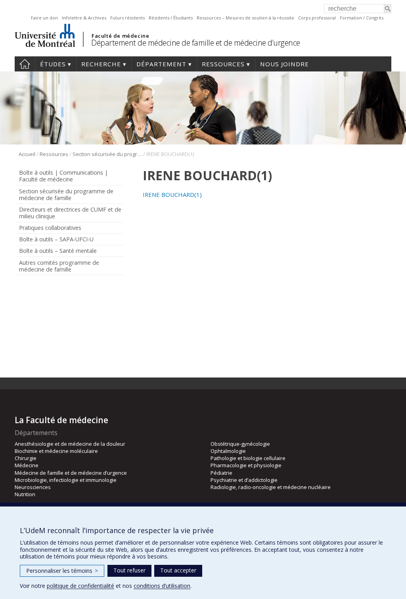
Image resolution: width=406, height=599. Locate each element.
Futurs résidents (127, 18)
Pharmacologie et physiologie (246, 465)
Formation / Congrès (361, 18)
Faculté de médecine (120, 35)
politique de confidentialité (80, 585)
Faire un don (44, 18)
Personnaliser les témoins (62, 570)
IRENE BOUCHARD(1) (172, 194)
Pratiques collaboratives (50, 227)
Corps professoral (317, 18)
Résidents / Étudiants (171, 18)
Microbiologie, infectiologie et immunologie (66, 479)
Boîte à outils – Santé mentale (58, 250)
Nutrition (25, 494)
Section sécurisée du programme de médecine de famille (107, 154)
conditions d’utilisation (162, 585)
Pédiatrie (221, 472)
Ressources (223, 64)
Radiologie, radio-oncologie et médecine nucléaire (271, 487)
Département (161, 64)
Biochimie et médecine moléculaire (56, 451)
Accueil (24, 63)
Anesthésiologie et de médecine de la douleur (70, 443)
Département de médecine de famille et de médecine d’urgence (195, 42)
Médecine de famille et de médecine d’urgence (71, 472)
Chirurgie (25, 458)
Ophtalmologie (228, 451)
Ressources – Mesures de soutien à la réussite (245, 18)
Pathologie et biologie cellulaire (248, 458)
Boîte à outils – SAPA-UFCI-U (56, 239)
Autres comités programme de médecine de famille (59, 266)
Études (53, 64)
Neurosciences (33, 487)
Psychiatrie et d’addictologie (244, 479)
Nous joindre (284, 64)
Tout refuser (129, 570)
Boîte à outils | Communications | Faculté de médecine (63, 176)
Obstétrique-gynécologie (240, 443)
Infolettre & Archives (84, 18)
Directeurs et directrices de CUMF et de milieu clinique (70, 213)
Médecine (26, 465)
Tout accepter (178, 570)
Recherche (101, 64)
